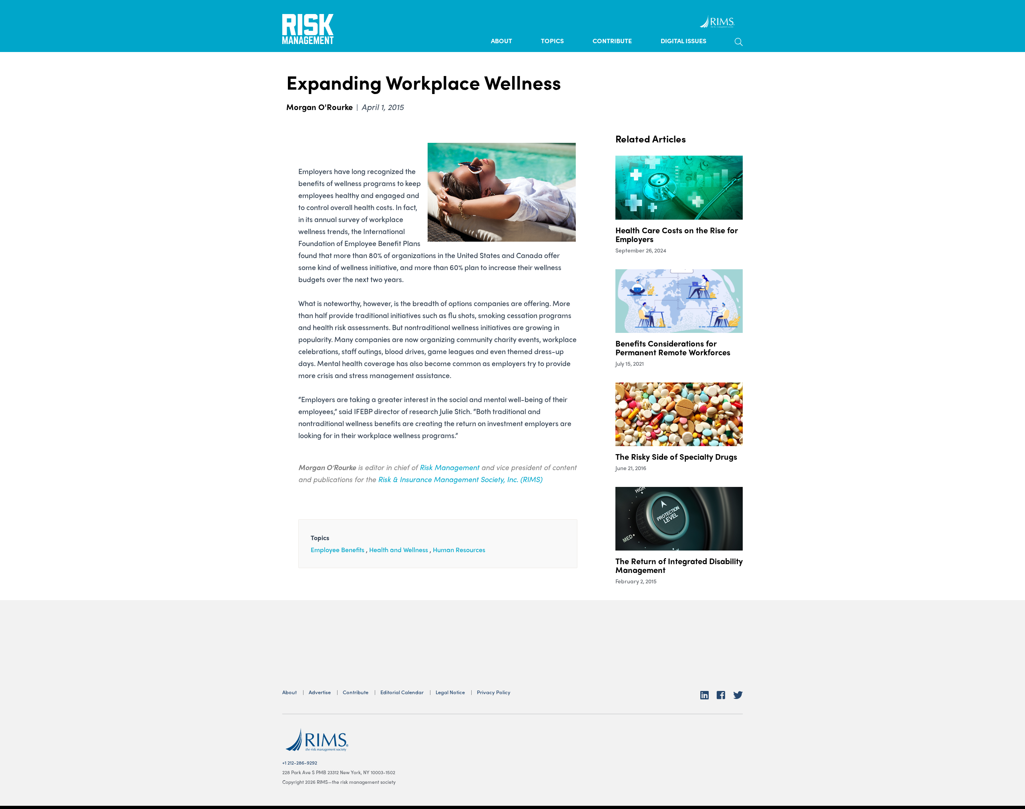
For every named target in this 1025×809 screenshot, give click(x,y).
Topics (552, 40)
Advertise (320, 692)
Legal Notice (450, 692)
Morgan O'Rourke (319, 106)
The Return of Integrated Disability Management (679, 565)
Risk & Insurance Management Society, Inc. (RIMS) (460, 479)
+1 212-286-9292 (299, 762)
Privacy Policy (493, 692)
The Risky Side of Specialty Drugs (676, 456)
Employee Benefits (337, 549)
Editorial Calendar (402, 692)
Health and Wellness (398, 549)
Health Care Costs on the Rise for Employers (676, 234)
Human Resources (459, 549)
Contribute (612, 40)
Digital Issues (683, 40)
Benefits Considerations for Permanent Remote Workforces (672, 347)
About (501, 40)
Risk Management (449, 467)
